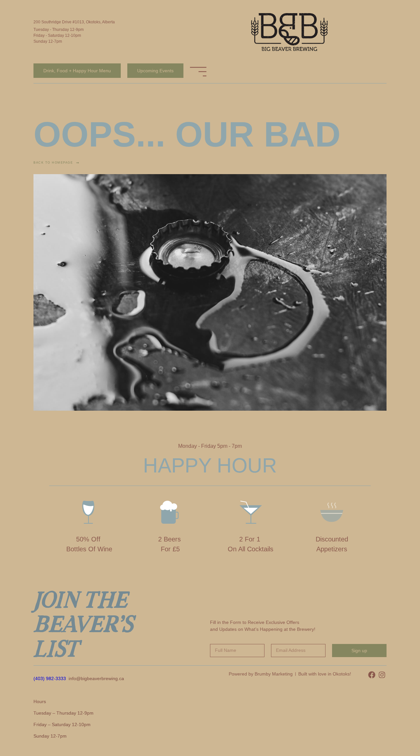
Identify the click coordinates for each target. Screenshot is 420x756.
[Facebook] (372, 675)
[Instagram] (382, 675)
